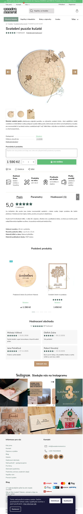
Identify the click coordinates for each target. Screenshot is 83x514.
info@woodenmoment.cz (57, 446)
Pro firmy (9, 466)
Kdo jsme (9, 5)
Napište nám (10, 475)
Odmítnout (55, 501)
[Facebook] (46, 456)
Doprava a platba (12, 451)
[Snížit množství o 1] (23, 161)
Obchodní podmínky (13, 469)
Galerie (8, 457)
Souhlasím (67, 501)
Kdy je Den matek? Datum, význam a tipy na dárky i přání (21, 493)
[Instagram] (51, 456)
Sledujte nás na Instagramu (49, 375)
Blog (7, 454)
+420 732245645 (55, 451)
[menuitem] (11, 19)
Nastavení (15, 509)
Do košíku (58, 162)
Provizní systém (11, 478)
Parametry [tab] (37, 197)
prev (7, 285)
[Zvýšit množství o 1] (33, 161)
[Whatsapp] (56, 456)
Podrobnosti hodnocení (34, 33)
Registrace (72, 4)
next (75, 285)
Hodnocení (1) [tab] (59, 197)
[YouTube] (61, 456)
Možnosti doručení (12, 142)
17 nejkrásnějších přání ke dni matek (19, 488)
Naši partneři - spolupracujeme (16, 463)
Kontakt (18, 5)
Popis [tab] (19, 197)
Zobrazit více (41, 364)
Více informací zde (29, 504)
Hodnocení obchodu (41, 321)
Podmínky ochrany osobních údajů (17, 472)
